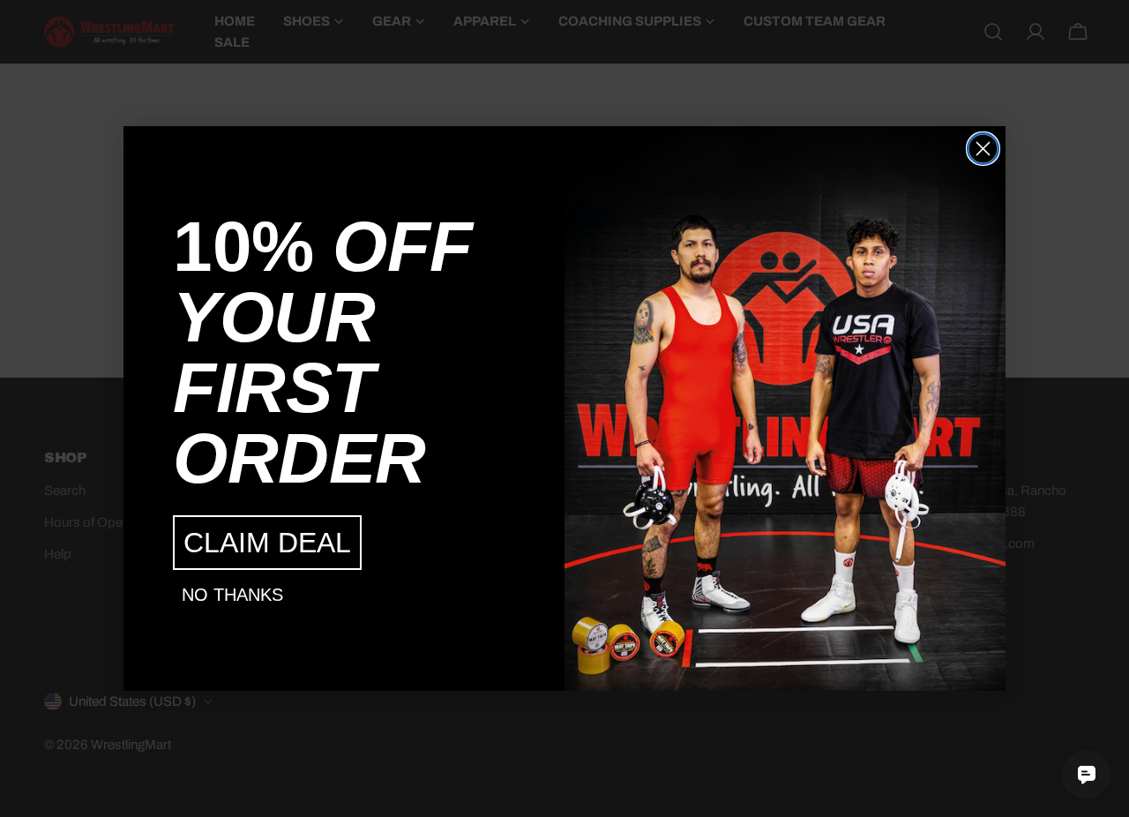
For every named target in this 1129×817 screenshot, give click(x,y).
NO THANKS (232, 594)
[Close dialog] (983, 148)
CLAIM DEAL (267, 542)
